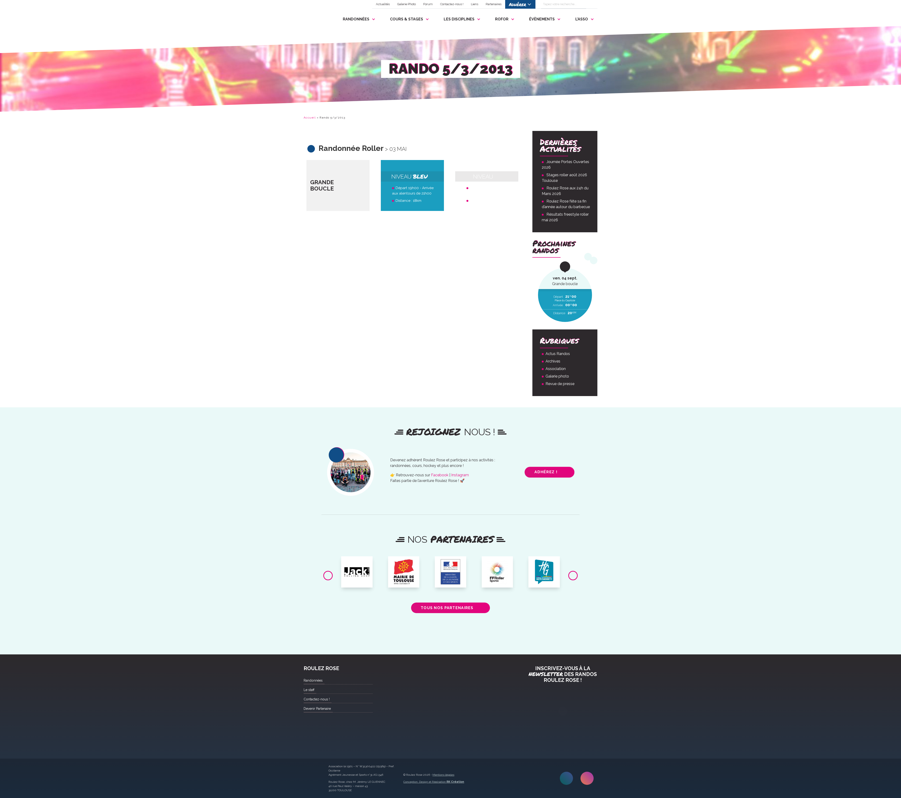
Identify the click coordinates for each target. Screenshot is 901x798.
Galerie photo (557, 376)
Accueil (310, 117)
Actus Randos (558, 353)
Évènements (542, 19)
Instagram (460, 475)
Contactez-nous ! (451, 4)
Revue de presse (560, 384)
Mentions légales (443, 774)
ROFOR (501, 19)
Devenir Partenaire (317, 708)
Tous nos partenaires (447, 608)
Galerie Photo (406, 4)
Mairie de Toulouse (404, 563)
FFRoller (497, 561)
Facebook (439, 475)
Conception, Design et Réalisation (433, 781)
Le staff (309, 690)
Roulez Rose (315, 18)
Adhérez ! (545, 472)
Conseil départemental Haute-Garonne (544, 565)
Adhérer (517, 4)
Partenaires (493, 4)
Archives (553, 361)
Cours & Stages (406, 19)
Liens (474, 4)
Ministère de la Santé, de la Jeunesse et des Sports (450, 567)
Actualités (383, 4)
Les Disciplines (459, 19)
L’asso (581, 19)
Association (556, 369)
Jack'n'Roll (357, 561)
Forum (428, 4)
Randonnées (356, 19)
